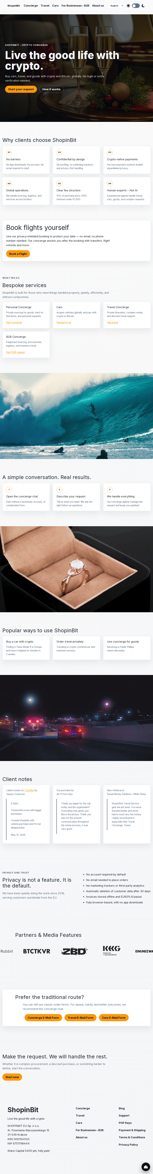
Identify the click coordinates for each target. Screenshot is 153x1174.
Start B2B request (15, 352)
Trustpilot (29, 790)
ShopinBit (13, 5)
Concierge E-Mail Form (43, 1017)
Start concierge (14, 322)
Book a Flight (18, 253)
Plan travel (112, 322)
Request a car (63, 322)
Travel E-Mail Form (80, 1017)
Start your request (21, 89)
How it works (51, 89)
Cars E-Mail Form (114, 1017)
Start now (12, 1077)
